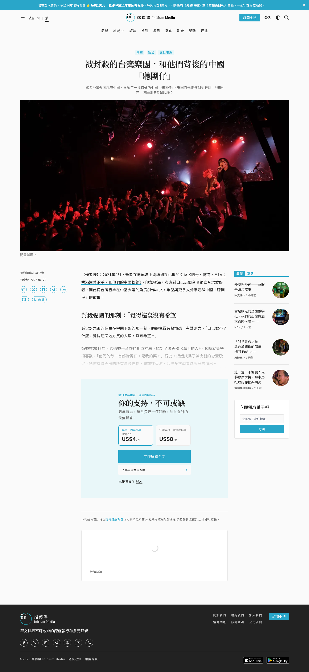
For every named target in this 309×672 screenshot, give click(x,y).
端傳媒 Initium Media (48, 659)
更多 (250, 273)
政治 (151, 52)
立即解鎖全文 (154, 456)
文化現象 (166, 52)
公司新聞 (255, 622)
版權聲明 (237, 622)
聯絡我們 (237, 615)
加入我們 (255, 615)
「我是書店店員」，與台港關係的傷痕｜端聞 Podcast (249, 346)
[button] (116, 30)
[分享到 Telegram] (53, 289)
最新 (239, 273)
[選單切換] (122, 30)
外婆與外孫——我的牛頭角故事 (249, 287)
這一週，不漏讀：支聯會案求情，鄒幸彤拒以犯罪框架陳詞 (249, 377)
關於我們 (219, 615)
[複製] (23, 289)
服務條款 (91, 659)
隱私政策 (75, 659)
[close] (304, 5)
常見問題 (219, 622)
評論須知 (96, 572)
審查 (139, 52)
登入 (139, 481)
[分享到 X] (33, 289)
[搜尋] (285, 17)
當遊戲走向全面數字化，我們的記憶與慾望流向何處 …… (249, 316)
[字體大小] (31, 17)
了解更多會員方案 (133, 470)
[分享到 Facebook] (43, 289)
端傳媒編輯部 (114, 519)
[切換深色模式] (276, 17)
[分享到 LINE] (63, 289)
